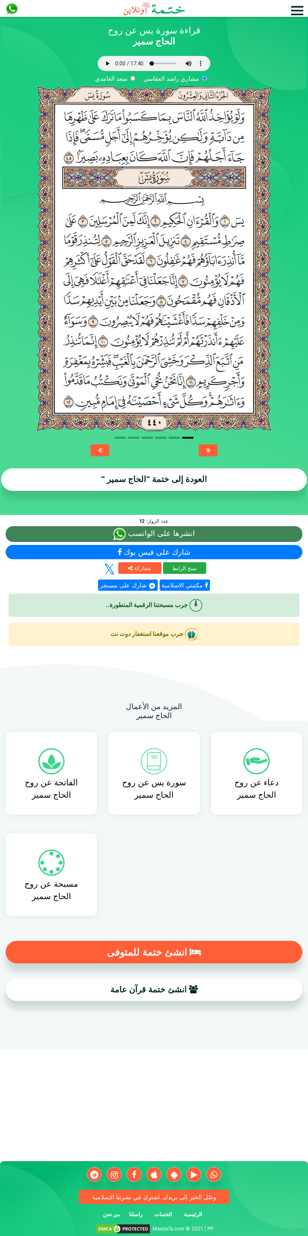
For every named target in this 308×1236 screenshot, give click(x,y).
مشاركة (142, 568)
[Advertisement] (154, 1108)
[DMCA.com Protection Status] (123, 1228)
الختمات (163, 1214)
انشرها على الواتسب (160, 533)
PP (210, 1228)
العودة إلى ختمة (154, 479)
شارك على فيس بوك (156, 552)
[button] (100, 450)
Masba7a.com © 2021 (177, 1228)
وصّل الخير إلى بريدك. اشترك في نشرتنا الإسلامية (154, 1197)
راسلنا (136, 1214)
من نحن (111, 1214)
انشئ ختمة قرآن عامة (149, 989)
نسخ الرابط (184, 568)
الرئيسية (193, 1214)
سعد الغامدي (111, 78)
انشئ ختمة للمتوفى (148, 952)
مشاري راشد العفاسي (171, 78)
